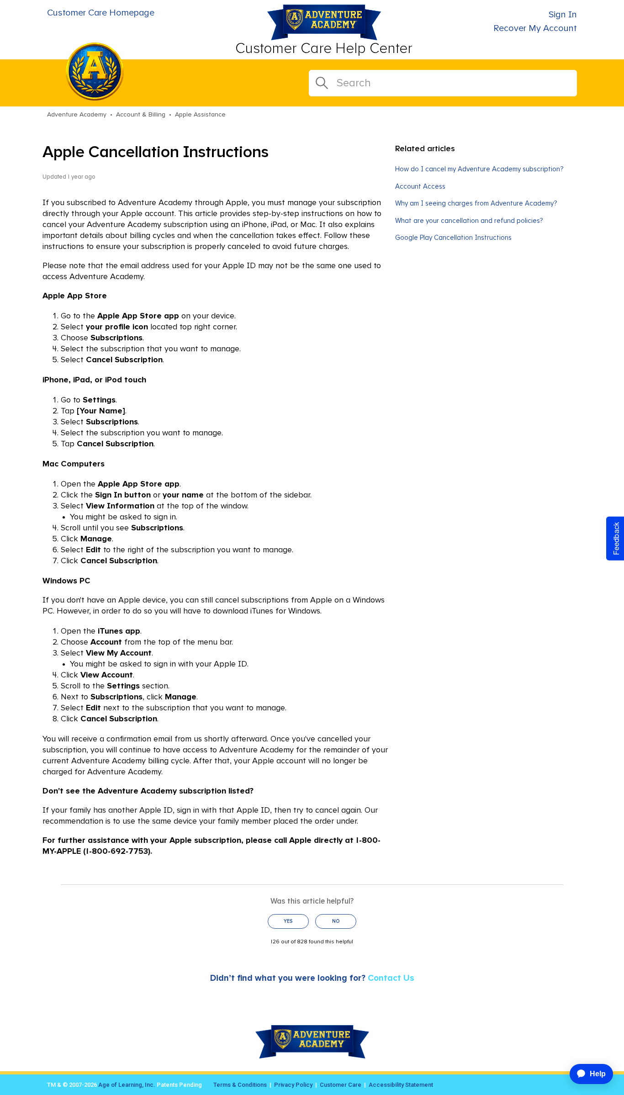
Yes (288, 921)
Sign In (563, 14)
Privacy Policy (293, 1084)
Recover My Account (535, 28)
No (336, 921)
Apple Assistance (200, 114)
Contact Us (391, 978)
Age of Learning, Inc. (126, 1084)
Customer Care (340, 1084)
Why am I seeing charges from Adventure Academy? (476, 203)
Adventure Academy (76, 114)
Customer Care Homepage (100, 12)
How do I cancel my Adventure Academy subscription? (479, 169)
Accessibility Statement (401, 1084)
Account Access (420, 186)
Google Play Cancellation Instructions (453, 237)
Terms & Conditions (240, 1084)
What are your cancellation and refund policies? (469, 220)
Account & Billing (140, 114)
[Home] (324, 37)
